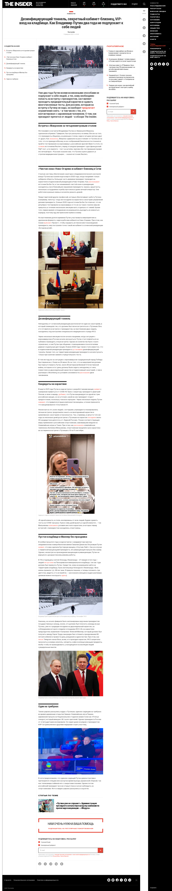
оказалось (54, 139)
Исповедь (155, 25)
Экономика (155, 33)
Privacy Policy (56, 856)
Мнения (154, 31)
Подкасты (155, 14)
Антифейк (155, 20)
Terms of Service (64, 856)
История (154, 36)
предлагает (88, 107)
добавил (62, 394)
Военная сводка (158, 11)
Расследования (157, 6)
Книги (153, 39)
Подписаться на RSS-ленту (158, 56)
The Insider (71, 32)
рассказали (85, 372)
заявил (97, 389)
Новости (71, 13)
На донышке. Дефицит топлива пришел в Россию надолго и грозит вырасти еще (122, 60)
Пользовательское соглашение (24, 880)
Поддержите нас (119, 4)
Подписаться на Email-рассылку (158, 52)
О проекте (7, 880)
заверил (41, 402)
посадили (92, 417)
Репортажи (155, 8)
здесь (63, 575)
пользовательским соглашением (63, 854)
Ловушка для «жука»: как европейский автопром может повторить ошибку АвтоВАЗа (121, 87)
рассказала (79, 425)
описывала (53, 525)
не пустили (48, 562)
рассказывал (94, 182)
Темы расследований (158, 45)
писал (40, 639)
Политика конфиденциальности (48, 880)
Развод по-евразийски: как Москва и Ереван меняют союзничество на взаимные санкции (121, 53)
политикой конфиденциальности (81, 854)
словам (41, 146)
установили (78, 349)
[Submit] (100, 850)
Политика (155, 17)
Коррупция (155, 22)
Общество (155, 28)
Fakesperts (155, 48)
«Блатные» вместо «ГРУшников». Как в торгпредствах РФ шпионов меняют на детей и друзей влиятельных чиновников (122, 68)
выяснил (47, 223)
